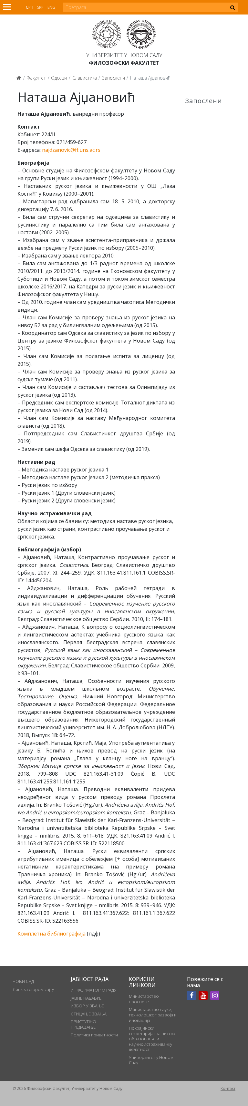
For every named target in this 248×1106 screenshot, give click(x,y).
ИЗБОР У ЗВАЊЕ (87, 1006)
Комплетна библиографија (51, 933)
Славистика (84, 78)
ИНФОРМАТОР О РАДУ (94, 990)
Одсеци (59, 78)
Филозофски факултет (124, 62)
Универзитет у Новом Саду (124, 55)
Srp (40, 7)
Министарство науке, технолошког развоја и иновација (153, 1014)
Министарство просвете (144, 998)
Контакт (228, 1088)
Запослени (113, 78)
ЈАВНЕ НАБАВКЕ (86, 998)
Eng (51, 7)
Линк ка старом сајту (33, 989)
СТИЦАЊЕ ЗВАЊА (89, 1014)
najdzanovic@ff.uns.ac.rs (71, 149)
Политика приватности (94, 1035)
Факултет (36, 78)
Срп (29, 7)
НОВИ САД (23, 981)
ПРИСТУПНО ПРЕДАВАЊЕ (83, 1024)
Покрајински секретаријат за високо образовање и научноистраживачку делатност (153, 1038)
